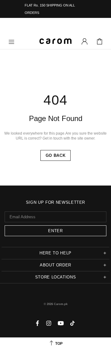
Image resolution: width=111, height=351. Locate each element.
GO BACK (56, 155)
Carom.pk (55, 41)
